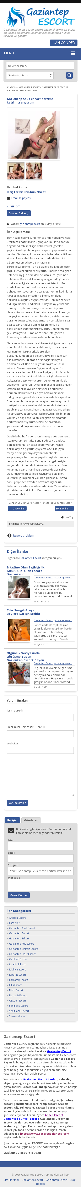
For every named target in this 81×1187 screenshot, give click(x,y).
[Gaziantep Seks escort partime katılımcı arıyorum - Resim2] (34, 178)
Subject (13, 865)
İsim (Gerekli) (15, 710)
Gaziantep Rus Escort (21, 943)
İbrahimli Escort (18, 964)
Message (14, 877)
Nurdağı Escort (18, 995)
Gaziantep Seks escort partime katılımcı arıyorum (30, 100)
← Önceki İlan (17, 508)
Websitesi (13, 743)
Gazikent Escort (18, 959)
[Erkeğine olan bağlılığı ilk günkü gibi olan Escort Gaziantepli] (19, 598)
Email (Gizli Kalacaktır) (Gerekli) (26, 727)
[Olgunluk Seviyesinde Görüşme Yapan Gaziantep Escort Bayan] (19, 684)
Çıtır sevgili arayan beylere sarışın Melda (23, 612)
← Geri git (13, 206)
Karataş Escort (17, 974)
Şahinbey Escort (18, 1006)
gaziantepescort (29, 224)
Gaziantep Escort (29, 87)
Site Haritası (11, 1180)
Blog (72, 1180)
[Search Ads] (69, 75)
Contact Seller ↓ (19, 213)
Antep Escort (54, 1115)
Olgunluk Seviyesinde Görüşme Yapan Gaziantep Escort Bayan (25, 656)
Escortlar (14, 923)
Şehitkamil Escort (19, 1011)
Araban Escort (17, 918)
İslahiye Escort (17, 969)
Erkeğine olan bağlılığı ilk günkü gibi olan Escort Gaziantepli (25, 570)
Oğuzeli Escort (17, 1000)
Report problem (23, 535)
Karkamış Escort (18, 980)
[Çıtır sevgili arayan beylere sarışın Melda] (19, 641)
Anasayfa (12, 87)
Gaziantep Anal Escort (22, 928)
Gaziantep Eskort (19, 938)
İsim (11, 840)
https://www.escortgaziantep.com (44, 1133)
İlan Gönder (64, 42)
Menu (9, 53)
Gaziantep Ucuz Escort (22, 954)
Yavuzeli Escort (18, 1016)
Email (11, 852)
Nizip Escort (16, 990)
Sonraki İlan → (64, 508)
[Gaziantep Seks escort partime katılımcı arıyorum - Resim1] (16, 178)
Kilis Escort (15, 985)
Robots (40, 1184)
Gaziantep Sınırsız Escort (23, 949)
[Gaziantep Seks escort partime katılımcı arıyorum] (34, 134)
